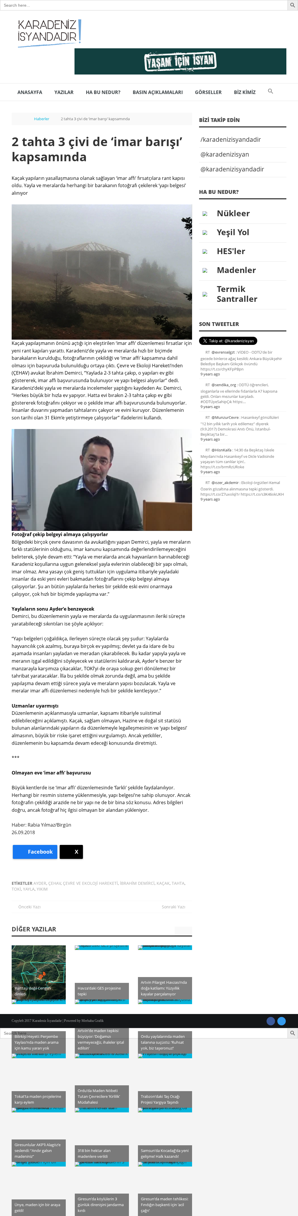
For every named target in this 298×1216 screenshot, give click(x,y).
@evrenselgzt (223, 352)
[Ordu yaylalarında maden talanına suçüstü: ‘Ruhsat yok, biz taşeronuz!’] (165, 1001)
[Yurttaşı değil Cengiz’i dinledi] (39, 972)
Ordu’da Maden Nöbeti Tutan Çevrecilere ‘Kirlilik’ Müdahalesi (99, 1096)
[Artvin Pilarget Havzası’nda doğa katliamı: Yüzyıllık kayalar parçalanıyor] (165, 947)
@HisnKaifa (221, 450)
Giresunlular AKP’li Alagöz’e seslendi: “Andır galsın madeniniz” (38, 1150)
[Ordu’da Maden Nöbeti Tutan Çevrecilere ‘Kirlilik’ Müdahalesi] (102, 1056)
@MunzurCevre (225, 417)
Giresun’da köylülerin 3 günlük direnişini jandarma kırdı (101, 1204)
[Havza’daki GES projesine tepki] (102, 947)
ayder (39, 883)
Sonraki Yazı (175, 907)
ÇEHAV (54, 883)
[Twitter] (281, 1021)
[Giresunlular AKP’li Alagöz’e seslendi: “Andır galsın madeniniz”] (39, 1110)
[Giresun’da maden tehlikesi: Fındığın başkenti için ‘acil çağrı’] (165, 1164)
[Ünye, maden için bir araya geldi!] (39, 1164)
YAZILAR (64, 92)
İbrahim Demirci (137, 883)
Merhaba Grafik (92, 1021)
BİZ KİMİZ (245, 92)
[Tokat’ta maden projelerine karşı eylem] (39, 1056)
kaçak (163, 883)
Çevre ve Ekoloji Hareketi (90, 883)
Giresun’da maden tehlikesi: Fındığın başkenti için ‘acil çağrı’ (164, 1204)
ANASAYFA (29, 92)
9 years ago (210, 374)
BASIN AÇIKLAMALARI (158, 92)
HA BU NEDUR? (103, 92)
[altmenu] (180, 61)
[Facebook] (271, 1021)
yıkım (42, 889)
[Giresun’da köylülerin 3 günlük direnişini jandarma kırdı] (102, 1164)
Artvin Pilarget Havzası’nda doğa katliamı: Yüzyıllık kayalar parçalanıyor (164, 988)
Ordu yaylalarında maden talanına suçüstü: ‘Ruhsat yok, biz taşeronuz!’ (163, 1042)
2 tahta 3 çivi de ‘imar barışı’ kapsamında (97, 149)
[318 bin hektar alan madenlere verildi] (102, 1110)
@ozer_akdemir (225, 482)
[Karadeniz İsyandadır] (48, 33)
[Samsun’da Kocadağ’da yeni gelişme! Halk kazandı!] (165, 1110)
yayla (29, 889)
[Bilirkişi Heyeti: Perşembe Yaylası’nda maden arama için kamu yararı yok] (39, 1001)
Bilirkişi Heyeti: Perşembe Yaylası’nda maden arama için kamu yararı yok (36, 1042)
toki (16, 889)
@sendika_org (224, 384)
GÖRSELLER (208, 92)
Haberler (41, 118)
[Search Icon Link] (270, 92)
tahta (178, 883)
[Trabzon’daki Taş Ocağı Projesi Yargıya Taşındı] (165, 1056)
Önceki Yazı (28, 907)
